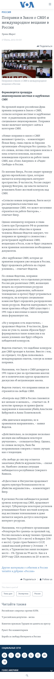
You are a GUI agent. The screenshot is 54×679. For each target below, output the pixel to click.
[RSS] (31, 655)
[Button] (44, 46)
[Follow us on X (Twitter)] (11, 655)
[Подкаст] (37, 655)
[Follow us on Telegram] (4, 662)
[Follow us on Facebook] (4, 655)
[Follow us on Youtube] (18, 655)
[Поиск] (27, 675)
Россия (6, 12)
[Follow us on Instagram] (24, 655)
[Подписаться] (44, 655)
